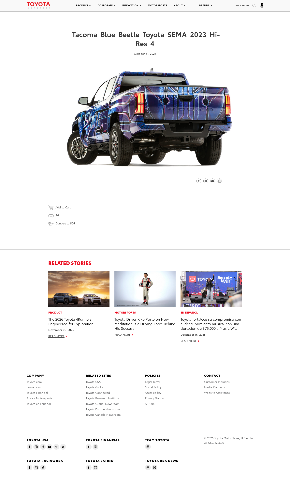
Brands (204, 5)
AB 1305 (150, 404)
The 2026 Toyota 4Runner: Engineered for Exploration (71, 321)
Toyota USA (93, 382)
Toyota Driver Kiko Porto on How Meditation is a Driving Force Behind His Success (145, 323)
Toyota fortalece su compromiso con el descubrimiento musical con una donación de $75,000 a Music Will (211, 323)
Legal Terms (153, 382)
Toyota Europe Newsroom (103, 409)
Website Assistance (217, 393)
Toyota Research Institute (102, 398)
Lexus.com (34, 387)
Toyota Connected (98, 393)
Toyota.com (34, 382)
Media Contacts (214, 387)
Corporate (105, 5)
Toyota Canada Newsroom (103, 414)
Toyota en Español (39, 404)
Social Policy (153, 387)
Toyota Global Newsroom (103, 404)
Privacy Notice (154, 398)
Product (82, 5)
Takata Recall (242, 5)
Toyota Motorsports (39, 398)
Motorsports (157, 5)
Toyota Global (95, 387)
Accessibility (153, 393)
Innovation (130, 5)
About (178, 5)
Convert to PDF (65, 223)
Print (59, 215)
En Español (189, 312)
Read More (56, 336)
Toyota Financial (37, 393)
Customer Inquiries (217, 382)
